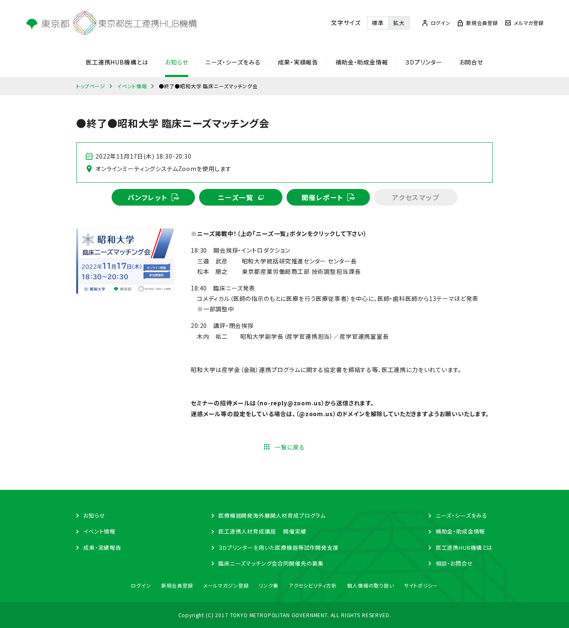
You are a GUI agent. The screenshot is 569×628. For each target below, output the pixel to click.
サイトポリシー (421, 585)
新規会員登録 (177, 585)
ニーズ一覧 (236, 197)
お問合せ (471, 62)
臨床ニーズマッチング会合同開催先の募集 (271, 563)
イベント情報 (132, 85)
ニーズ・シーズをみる (233, 62)
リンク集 (268, 585)
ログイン (141, 585)
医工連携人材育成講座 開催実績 (262, 531)
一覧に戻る (289, 447)
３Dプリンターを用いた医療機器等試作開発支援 (278, 547)
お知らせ (176, 62)
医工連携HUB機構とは (117, 62)
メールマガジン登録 (226, 585)
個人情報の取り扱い (370, 585)
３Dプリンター (423, 62)
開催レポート (323, 197)
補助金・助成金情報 (361, 62)
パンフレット (147, 197)
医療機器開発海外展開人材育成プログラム (272, 515)
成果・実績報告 (298, 62)
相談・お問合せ (454, 563)
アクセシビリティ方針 (313, 585)
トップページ (90, 85)
